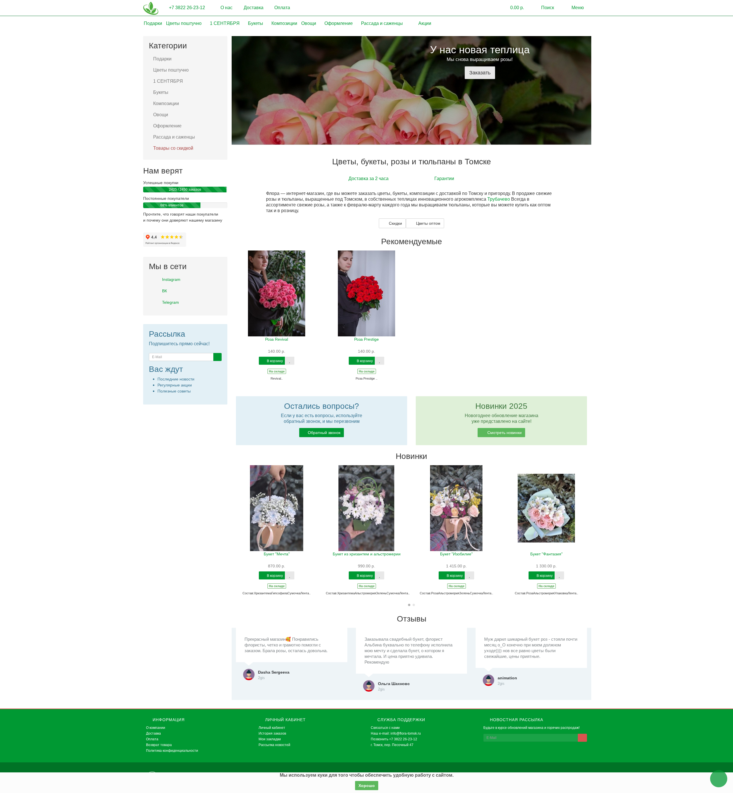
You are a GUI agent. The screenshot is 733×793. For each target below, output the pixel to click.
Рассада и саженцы (382, 23)
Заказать (479, 73)
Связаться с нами (385, 728)
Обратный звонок (324, 432)
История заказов (272, 733)
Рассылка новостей (274, 745)
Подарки (153, 23)
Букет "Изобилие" (456, 554)
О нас (225, 7)
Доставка (253, 7)
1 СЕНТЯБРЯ (225, 23)
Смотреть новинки (504, 432)
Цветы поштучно (184, 23)
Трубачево (498, 199)
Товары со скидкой (173, 148)
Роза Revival (276, 339)
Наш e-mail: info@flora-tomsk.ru (396, 733)
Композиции (284, 23)
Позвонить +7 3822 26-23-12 (394, 739)
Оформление (339, 23)
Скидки (395, 223)
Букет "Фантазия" (546, 554)
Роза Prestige (366, 339)
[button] (512, 8)
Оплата (281, 7)
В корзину (274, 361)
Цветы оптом (427, 223)
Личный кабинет (272, 728)
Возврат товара (159, 745)
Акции (424, 23)
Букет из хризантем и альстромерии (367, 554)
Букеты (256, 23)
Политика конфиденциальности (172, 751)
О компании (155, 728)
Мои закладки (270, 739)
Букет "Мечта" (277, 554)
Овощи (309, 23)
